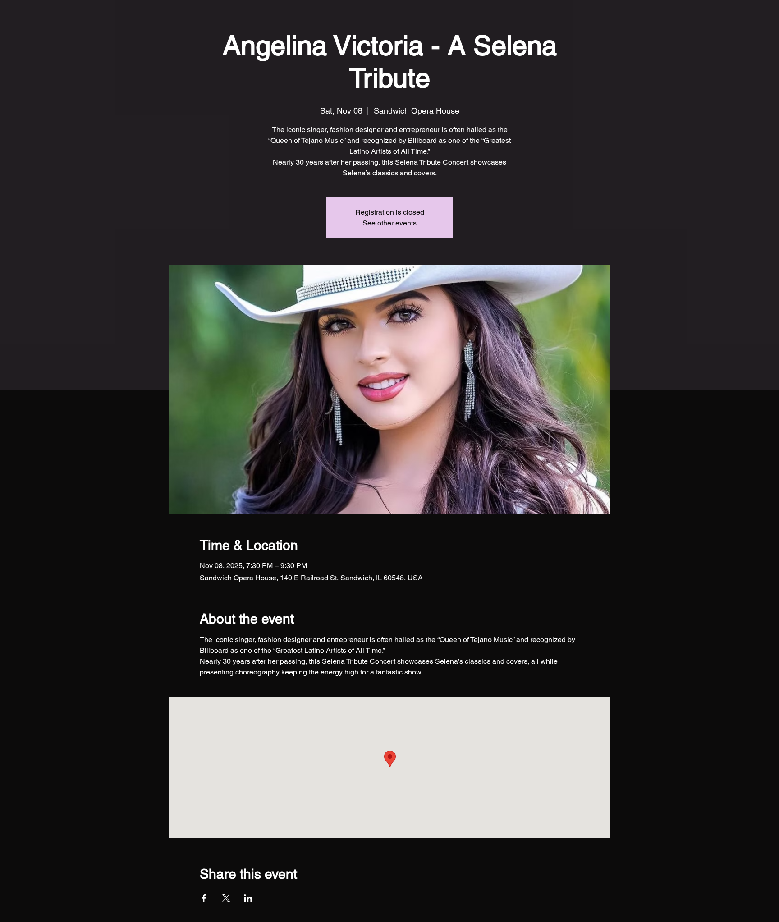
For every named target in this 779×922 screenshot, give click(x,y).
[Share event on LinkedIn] (248, 898)
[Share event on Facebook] (204, 898)
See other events (389, 223)
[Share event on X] (226, 898)
